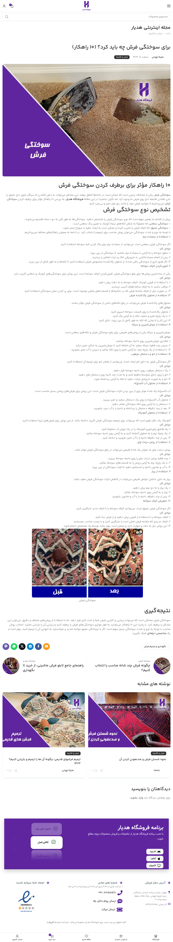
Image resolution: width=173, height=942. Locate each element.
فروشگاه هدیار (75, 199)
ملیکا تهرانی (158, 57)
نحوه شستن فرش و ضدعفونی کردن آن (142, 759)
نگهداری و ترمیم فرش (155, 646)
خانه (168, 34)
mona (156, 770)
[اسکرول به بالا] (14, 839)
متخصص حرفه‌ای (156, 633)
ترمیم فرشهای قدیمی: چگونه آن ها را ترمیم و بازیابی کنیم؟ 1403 (45, 761)
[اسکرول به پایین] (14, 849)
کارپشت (50, 922)
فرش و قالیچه (155, 34)
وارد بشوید (136, 798)
